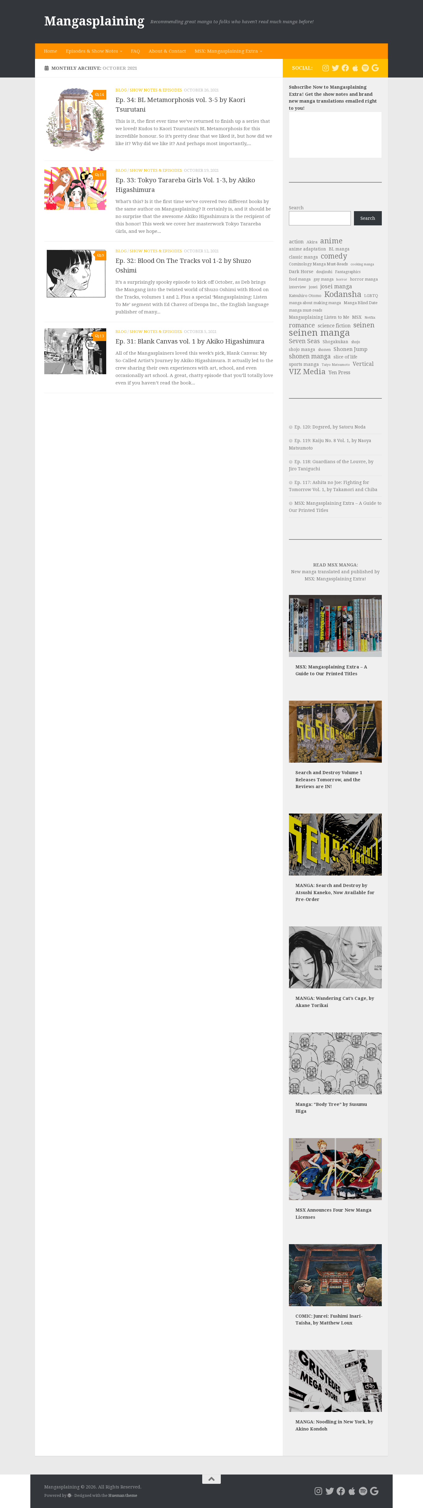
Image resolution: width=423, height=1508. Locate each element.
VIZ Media (307, 371)
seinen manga (319, 332)
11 (102, 175)
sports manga (304, 364)
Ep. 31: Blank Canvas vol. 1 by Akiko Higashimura (190, 341)
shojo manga (302, 349)
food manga (300, 279)
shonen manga (310, 356)
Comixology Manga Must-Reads (318, 264)
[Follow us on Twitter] (335, 68)
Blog (121, 90)
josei (313, 287)
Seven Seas (304, 341)
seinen (364, 325)
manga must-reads (305, 310)
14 (102, 94)
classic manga (303, 257)
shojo (355, 342)
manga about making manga (315, 303)
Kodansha (342, 294)
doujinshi (324, 272)
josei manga (336, 286)
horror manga (364, 279)
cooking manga (362, 264)
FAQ (135, 51)
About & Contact (167, 51)
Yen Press (339, 372)
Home (50, 51)
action (296, 242)
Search (296, 207)
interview (297, 287)
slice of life (345, 357)
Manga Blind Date (360, 302)
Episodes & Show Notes (92, 51)
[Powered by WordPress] (69, 1495)
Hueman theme (122, 1495)
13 (102, 336)
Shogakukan (335, 341)
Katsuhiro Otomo (305, 295)
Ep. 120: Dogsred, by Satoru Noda (330, 426)
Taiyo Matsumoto (336, 365)
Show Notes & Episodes (156, 90)
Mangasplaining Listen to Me (319, 317)
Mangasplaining (94, 21)
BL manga (339, 248)
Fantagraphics (347, 272)
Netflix (369, 318)
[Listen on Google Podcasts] (375, 68)
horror (341, 279)
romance (302, 325)
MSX (357, 317)
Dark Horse (301, 271)
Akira (312, 242)
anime (331, 241)
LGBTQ (371, 295)
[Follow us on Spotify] (365, 68)
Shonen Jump (351, 349)
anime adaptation (307, 248)
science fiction (334, 326)
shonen (324, 350)
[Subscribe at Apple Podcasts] (355, 68)
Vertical (363, 364)
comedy (334, 256)
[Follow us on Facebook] (345, 68)
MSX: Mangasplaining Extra (226, 51)
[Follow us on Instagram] (325, 68)
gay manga (323, 279)
